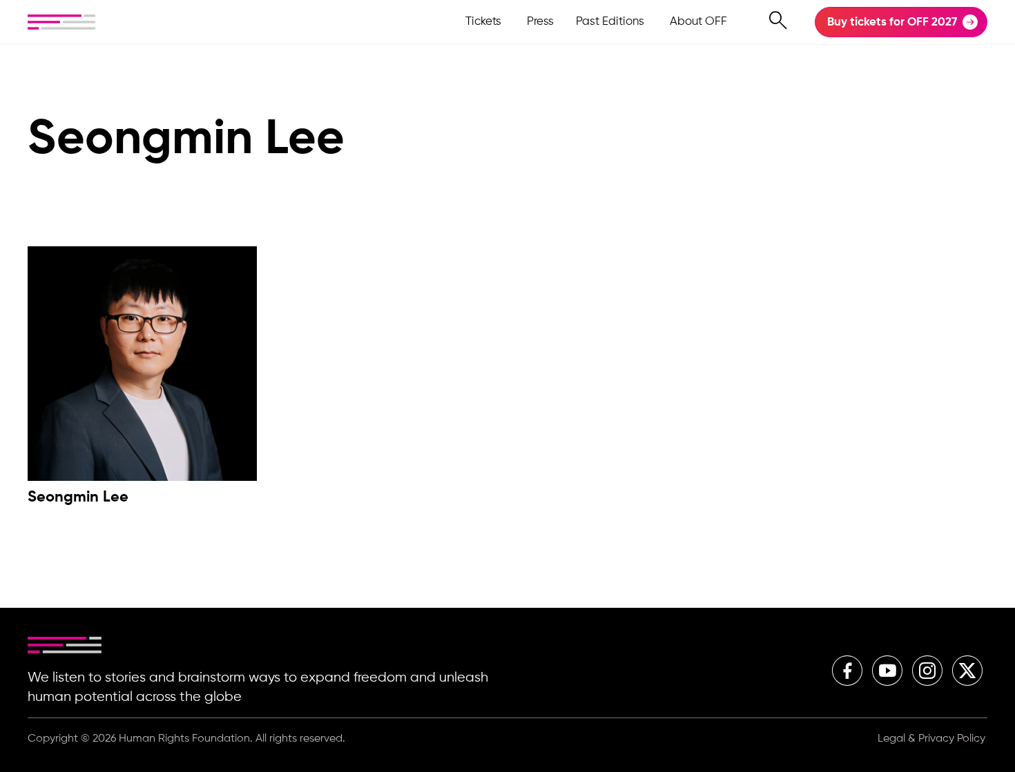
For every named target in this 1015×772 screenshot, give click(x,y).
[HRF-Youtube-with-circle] (887, 671)
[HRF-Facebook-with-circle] (847, 671)
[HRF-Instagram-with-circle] (927, 671)
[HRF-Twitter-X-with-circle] (967, 671)
